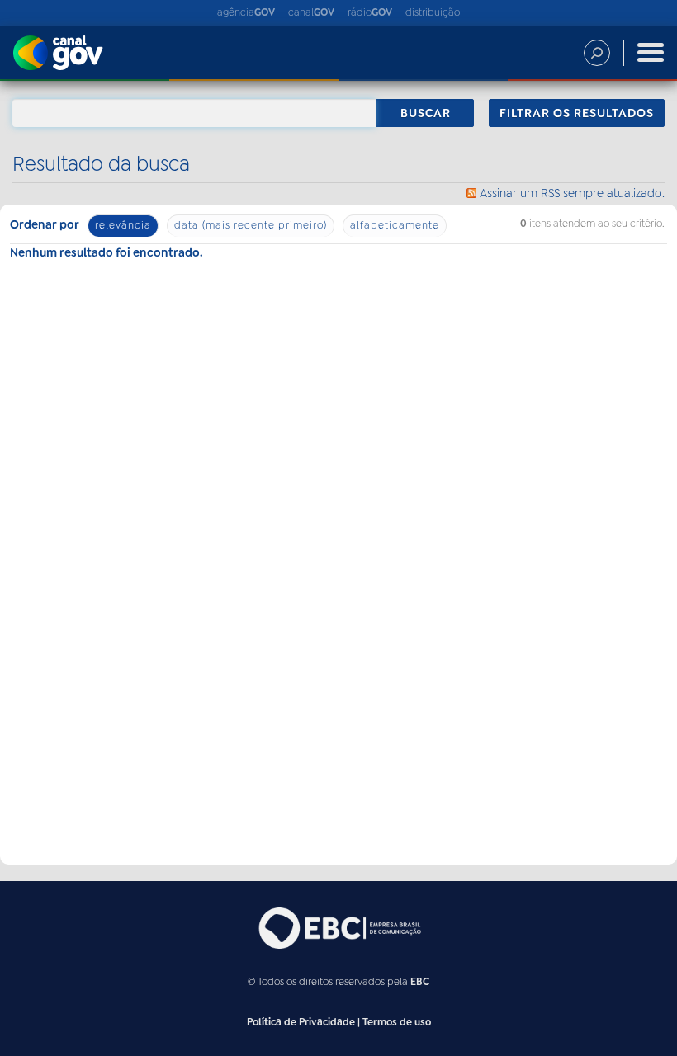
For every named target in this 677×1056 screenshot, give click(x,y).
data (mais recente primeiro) (250, 225)
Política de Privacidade (301, 1022)
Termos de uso (396, 1022)
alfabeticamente (394, 225)
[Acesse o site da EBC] (338, 928)
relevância (123, 225)
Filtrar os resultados (576, 113)
